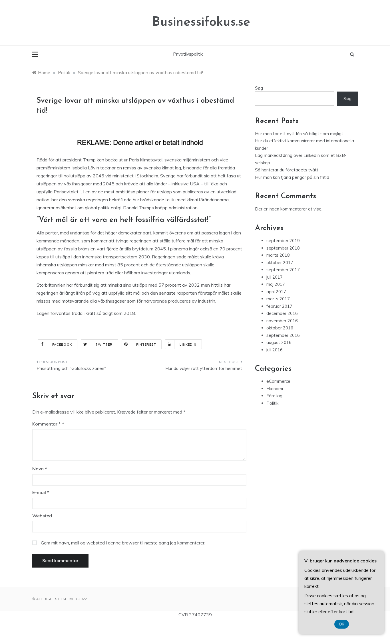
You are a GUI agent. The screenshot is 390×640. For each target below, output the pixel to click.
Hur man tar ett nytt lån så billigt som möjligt (299, 133)
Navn (39, 468)
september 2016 (283, 335)
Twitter (104, 345)
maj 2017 (275, 284)
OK (341, 624)
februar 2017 (279, 306)
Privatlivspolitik (188, 54)
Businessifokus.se (201, 22)
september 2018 (283, 248)
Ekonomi (274, 388)
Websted (42, 516)
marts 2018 (278, 255)
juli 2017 (274, 277)
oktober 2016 (279, 328)
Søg (259, 88)
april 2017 (276, 291)
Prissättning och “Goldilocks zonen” (71, 368)
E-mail (40, 492)
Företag (274, 395)
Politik (272, 403)
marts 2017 (278, 298)
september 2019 (283, 240)
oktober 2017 (279, 262)
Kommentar (46, 424)
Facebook (62, 345)
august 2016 (279, 342)
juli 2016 (274, 350)
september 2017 (283, 269)
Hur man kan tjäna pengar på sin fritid (292, 177)
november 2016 (282, 320)
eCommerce (278, 381)
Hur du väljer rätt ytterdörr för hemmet (203, 368)
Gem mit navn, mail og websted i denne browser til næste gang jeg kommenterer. (123, 543)
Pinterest (146, 345)
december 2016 (282, 313)
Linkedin (188, 345)
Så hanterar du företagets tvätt (286, 170)
